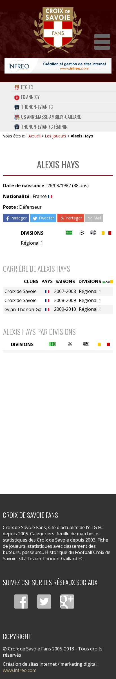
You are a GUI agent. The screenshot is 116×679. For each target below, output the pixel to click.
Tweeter (46, 218)
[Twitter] (44, 601)
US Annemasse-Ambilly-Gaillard (51, 116)
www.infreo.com (19, 670)
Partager (18, 218)
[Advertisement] (58, 420)
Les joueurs (55, 136)
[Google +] (67, 601)
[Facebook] (21, 601)
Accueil (34, 136)
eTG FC (27, 87)
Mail (97, 218)
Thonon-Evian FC (37, 107)
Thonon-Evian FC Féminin (44, 126)
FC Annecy (30, 97)
